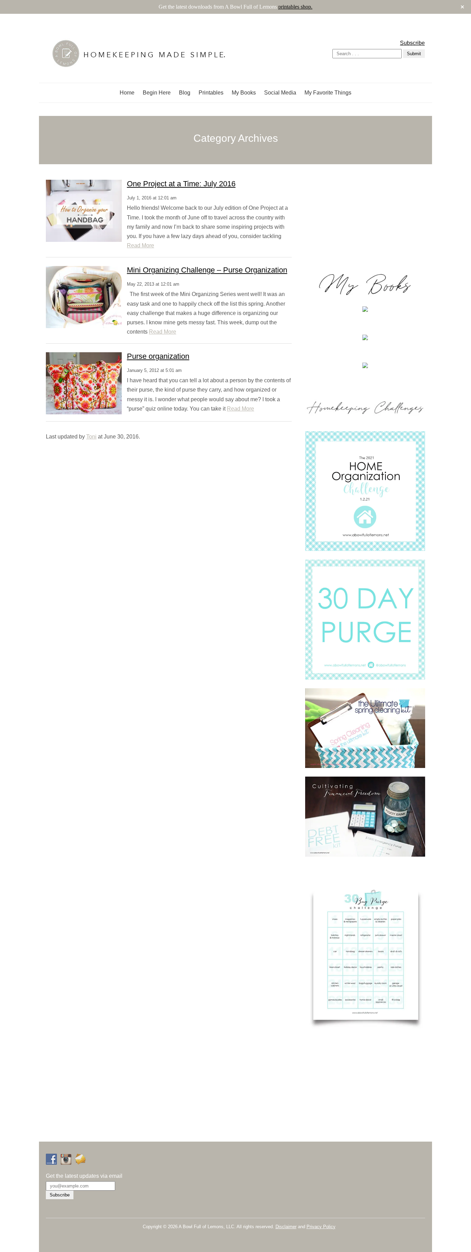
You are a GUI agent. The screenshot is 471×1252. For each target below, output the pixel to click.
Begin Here (157, 93)
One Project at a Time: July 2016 (181, 183)
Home (127, 93)
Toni (91, 437)
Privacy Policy (321, 1226)
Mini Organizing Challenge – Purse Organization (207, 270)
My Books (244, 93)
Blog (184, 93)
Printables (211, 93)
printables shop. (295, 7)
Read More (140, 245)
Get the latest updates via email (84, 1176)
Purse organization (158, 356)
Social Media (280, 93)
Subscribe (412, 43)
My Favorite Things (327, 93)
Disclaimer (286, 1226)
